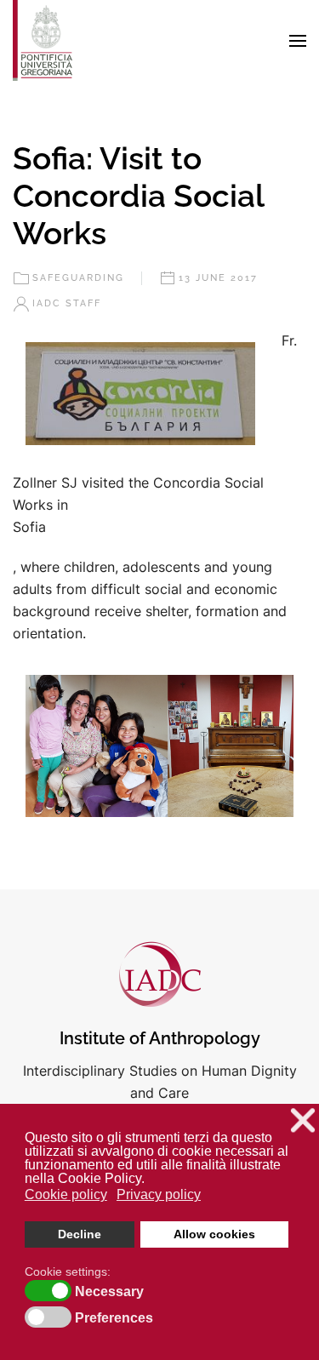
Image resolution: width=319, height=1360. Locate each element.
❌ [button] (302, 1120)
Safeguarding (78, 277)
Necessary (109, 1292)
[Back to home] (42, 40)
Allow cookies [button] (214, 1234)
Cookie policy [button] (66, 1194)
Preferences (114, 1318)
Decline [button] (79, 1234)
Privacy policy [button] (159, 1194)
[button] (297, 41)
